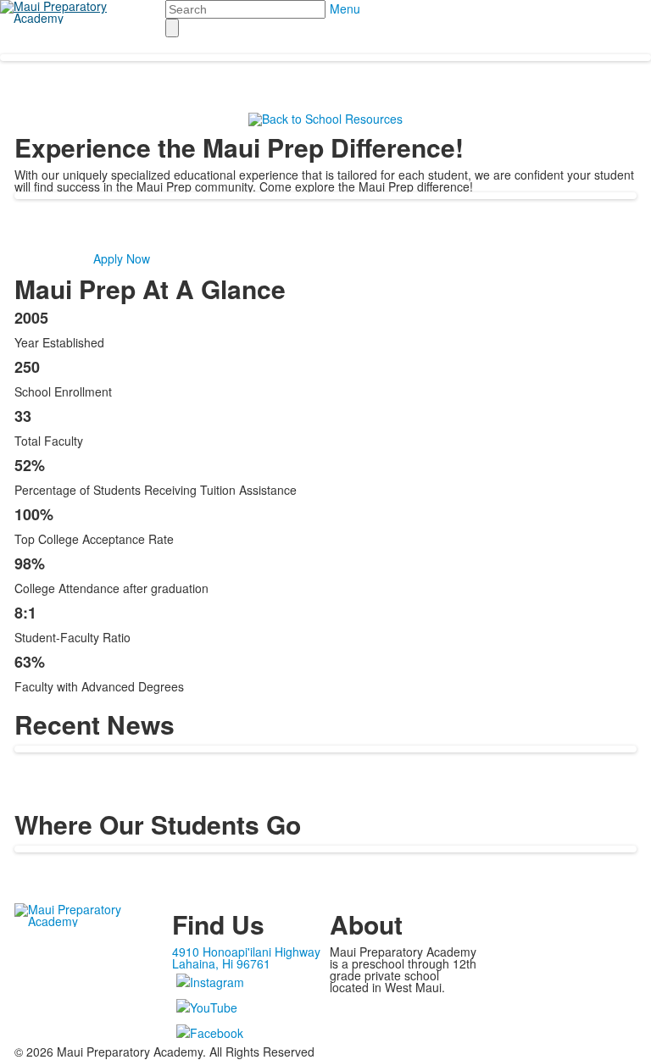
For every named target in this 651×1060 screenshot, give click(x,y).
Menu (345, 8)
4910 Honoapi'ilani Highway (246, 951)
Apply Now (121, 258)
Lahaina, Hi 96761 (221, 963)
